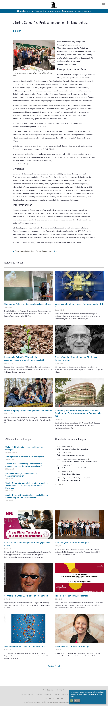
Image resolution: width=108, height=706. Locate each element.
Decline (77, 701)
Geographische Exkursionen (71, 474)
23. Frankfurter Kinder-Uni (71, 480)
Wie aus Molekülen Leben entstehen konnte (24, 646)
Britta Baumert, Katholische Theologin (72, 646)
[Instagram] (46, 698)
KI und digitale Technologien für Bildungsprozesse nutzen (27, 544)
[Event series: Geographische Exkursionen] (71, 471)
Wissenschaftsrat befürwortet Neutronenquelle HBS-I (79, 305)
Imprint (55, 702)
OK (72, 701)
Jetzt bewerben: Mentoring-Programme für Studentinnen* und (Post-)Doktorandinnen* (23, 465)
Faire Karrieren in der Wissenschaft (71, 595)
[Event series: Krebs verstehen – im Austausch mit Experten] (71, 465)
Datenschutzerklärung (65, 702)
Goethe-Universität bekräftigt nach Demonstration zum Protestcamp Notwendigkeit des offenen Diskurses (26, 485)
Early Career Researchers (41, 251)
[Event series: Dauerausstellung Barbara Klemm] (70, 453)
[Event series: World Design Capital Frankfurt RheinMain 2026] (88, 459)
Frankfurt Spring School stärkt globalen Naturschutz (28, 410)
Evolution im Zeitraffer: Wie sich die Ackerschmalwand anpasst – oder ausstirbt (24, 358)
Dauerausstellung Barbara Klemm (73, 455)
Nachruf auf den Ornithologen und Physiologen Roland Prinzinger (76, 358)
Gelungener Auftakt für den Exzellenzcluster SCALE (27, 304)
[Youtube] (58, 698)
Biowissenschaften (22, 251)
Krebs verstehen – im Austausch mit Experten (76, 468)
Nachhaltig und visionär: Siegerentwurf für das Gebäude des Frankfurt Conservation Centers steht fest (78, 413)
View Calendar (59, 485)
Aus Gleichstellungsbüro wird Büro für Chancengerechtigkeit (21, 474)
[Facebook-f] (54, 698)
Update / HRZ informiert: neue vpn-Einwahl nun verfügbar (25, 448)
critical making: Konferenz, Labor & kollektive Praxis (79, 461)
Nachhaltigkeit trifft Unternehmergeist (72, 542)
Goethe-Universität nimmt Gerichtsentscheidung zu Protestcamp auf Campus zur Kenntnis (26, 496)
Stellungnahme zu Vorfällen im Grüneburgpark (24, 456)
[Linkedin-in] (50, 698)
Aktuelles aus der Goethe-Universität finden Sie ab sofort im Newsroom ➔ (54, 11)
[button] (54, 666)
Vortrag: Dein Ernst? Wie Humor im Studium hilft (26, 595)
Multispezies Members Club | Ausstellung (75, 449)
